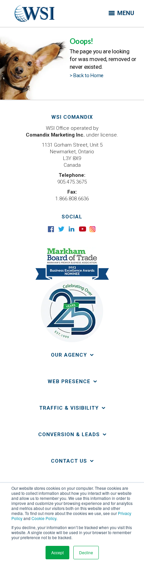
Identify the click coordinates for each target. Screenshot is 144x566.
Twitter (61, 229)
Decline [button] (86, 552)
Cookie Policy (43, 518)
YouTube (82, 229)
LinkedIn (72, 229)
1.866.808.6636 (72, 199)
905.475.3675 (72, 182)
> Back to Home (86, 75)
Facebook (51, 229)
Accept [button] (57, 552)
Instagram (92, 229)
